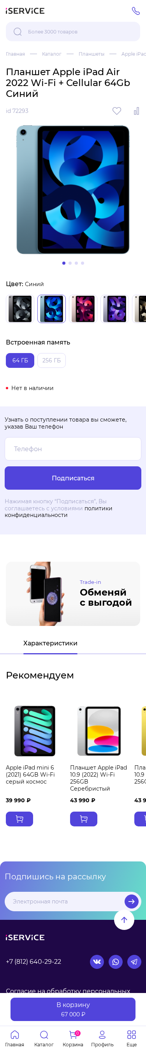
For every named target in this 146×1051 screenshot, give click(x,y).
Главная (15, 54)
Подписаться (132, 902)
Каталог (52, 54)
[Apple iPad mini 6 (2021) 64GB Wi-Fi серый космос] (35, 731)
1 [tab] (63, 263)
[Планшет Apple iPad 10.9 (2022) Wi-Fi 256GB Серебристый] (99, 731)
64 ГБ (20, 360)
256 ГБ (51, 360)
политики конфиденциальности (59, 512)
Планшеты (91, 54)
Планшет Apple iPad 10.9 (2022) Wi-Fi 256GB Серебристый (98, 778)
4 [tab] (82, 263)
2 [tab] (70, 263)
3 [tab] (76, 263)
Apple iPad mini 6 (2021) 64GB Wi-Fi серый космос (30, 774)
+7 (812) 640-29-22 (33, 961)
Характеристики (50, 643)
